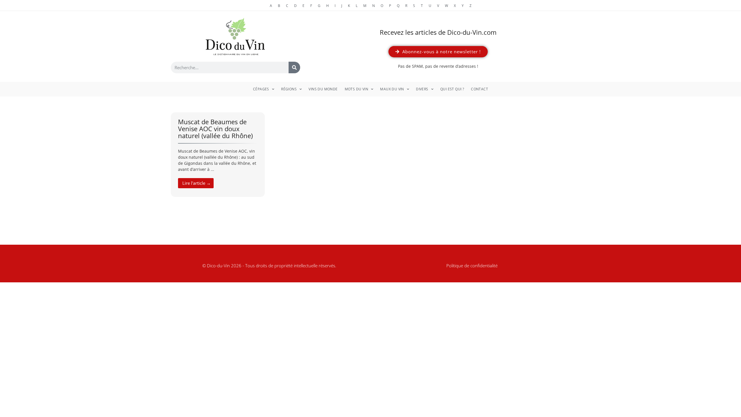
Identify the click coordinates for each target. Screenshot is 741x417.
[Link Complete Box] (218, 154)
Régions (289, 89)
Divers (422, 89)
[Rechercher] (294, 67)
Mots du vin (356, 89)
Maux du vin (392, 89)
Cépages (261, 89)
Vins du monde (323, 89)
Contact (479, 89)
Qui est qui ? (452, 89)
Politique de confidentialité (472, 265)
